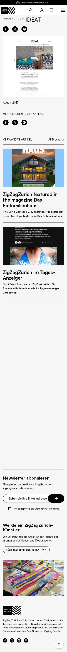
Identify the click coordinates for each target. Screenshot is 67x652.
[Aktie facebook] (6, 29)
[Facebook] (5, 641)
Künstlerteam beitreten (22, 549)
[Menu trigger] (63, 10)
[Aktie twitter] (15, 29)
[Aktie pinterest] (24, 29)
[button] (51, 10)
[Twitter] (12, 641)
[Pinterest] (26, 641)
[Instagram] (19, 641)
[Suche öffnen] (31, 10)
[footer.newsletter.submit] (56, 498)
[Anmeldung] (42, 10)
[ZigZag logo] (8, 10)
